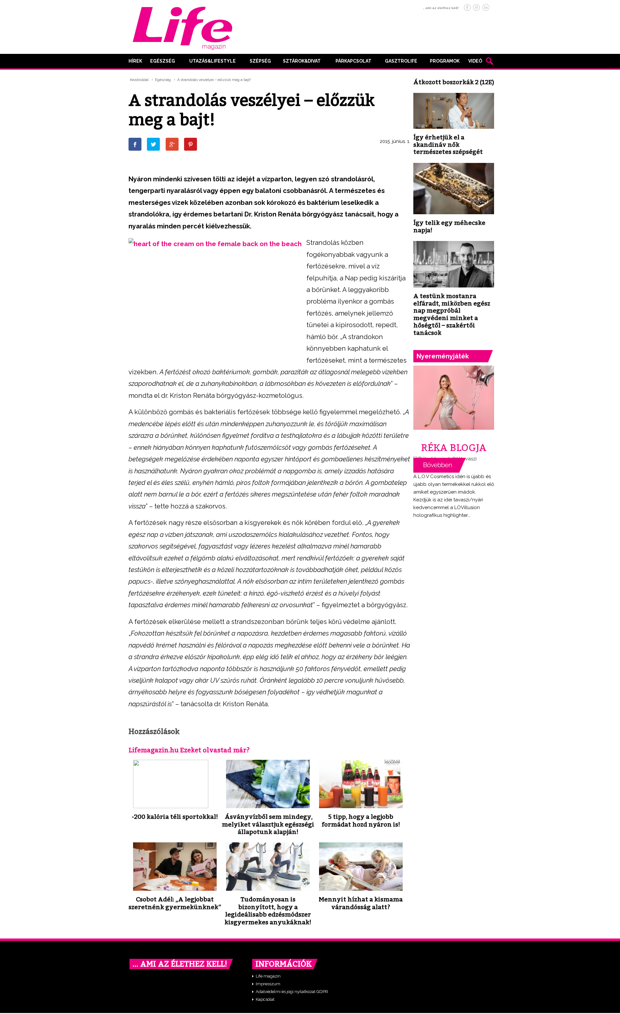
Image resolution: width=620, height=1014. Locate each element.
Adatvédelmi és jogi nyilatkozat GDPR (292, 991)
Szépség (260, 61)
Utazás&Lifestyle (212, 61)
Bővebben (439, 465)
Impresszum (268, 983)
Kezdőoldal (139, 80)
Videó (475, 61)
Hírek (135, 61)
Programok (445, 61)
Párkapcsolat (353, 61)
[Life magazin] (182, 27)
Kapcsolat (265, 999)
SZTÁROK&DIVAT (302, 61)
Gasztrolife (401, 61)
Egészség (162, 61)
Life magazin (268, 976)
